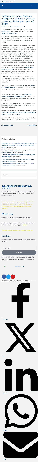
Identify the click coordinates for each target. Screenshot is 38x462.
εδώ (30, 119)
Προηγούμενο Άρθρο (7, 125)
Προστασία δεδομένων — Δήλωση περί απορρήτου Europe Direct (17, 230)
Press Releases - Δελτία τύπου (9, 26)
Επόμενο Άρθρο (32, 125)
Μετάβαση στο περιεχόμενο (6, 1)
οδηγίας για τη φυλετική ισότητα (9, 33)
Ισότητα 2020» (5, 31)
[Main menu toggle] (32, 5)
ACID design (33, 280)
